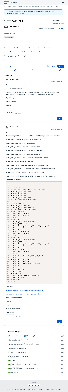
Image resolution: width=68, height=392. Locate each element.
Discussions (49, 6)
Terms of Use (15, 389)
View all (10, 377)
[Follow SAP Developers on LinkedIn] (38, 385)
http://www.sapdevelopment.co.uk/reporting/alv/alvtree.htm (23, 294)
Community (13, 2)
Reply (59, 118)
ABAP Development (9, 37)
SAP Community (7, 6)
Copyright (22, 389)
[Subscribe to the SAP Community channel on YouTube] (35, 385)
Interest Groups (21, 6)
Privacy (8, 389)
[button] (57, 28)
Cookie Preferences (56, 389)
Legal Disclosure (31, 389)
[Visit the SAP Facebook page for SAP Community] (29, 385)
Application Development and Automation (35, 6)
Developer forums (47, 11)
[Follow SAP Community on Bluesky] (32, 385)
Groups (14, 6)
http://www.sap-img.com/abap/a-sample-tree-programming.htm (24, 290)
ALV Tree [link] (56, 6)
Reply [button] (61, 66)
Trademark (40, 389)
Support (47, 389)
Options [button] (62, 20)
